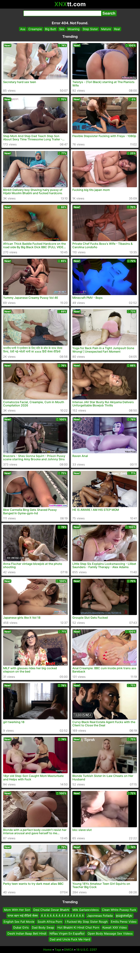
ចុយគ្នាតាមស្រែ (124, 915)
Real (117, 29)
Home (47, 949)
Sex (61, 29)
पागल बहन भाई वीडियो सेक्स (23, 915)
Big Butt (50, 29)
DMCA (68, 949)
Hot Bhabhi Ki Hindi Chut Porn (78, 927)
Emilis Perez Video (124, 921)
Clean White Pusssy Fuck (119, 910)
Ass (22, 29)
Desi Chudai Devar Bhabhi (51, 910)
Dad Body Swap (43, 927)
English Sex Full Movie (19, 921)
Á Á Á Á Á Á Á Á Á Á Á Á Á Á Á (62, 915)
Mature (106, 29)
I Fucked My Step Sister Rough (86, 921)
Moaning (73, 29)
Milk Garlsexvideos (86, 910)
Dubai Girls (21, 927)
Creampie (35, 29)
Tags (58, 949)
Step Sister (90, 29)
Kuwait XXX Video (114, 927)
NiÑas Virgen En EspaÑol (67, 933)
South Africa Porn (50, 921)
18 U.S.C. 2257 (86, 949)
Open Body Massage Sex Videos (110, 933)
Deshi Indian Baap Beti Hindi (26, 933)
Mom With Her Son (17, 910)
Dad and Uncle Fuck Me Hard (70, 939)
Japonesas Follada (100, 915)
